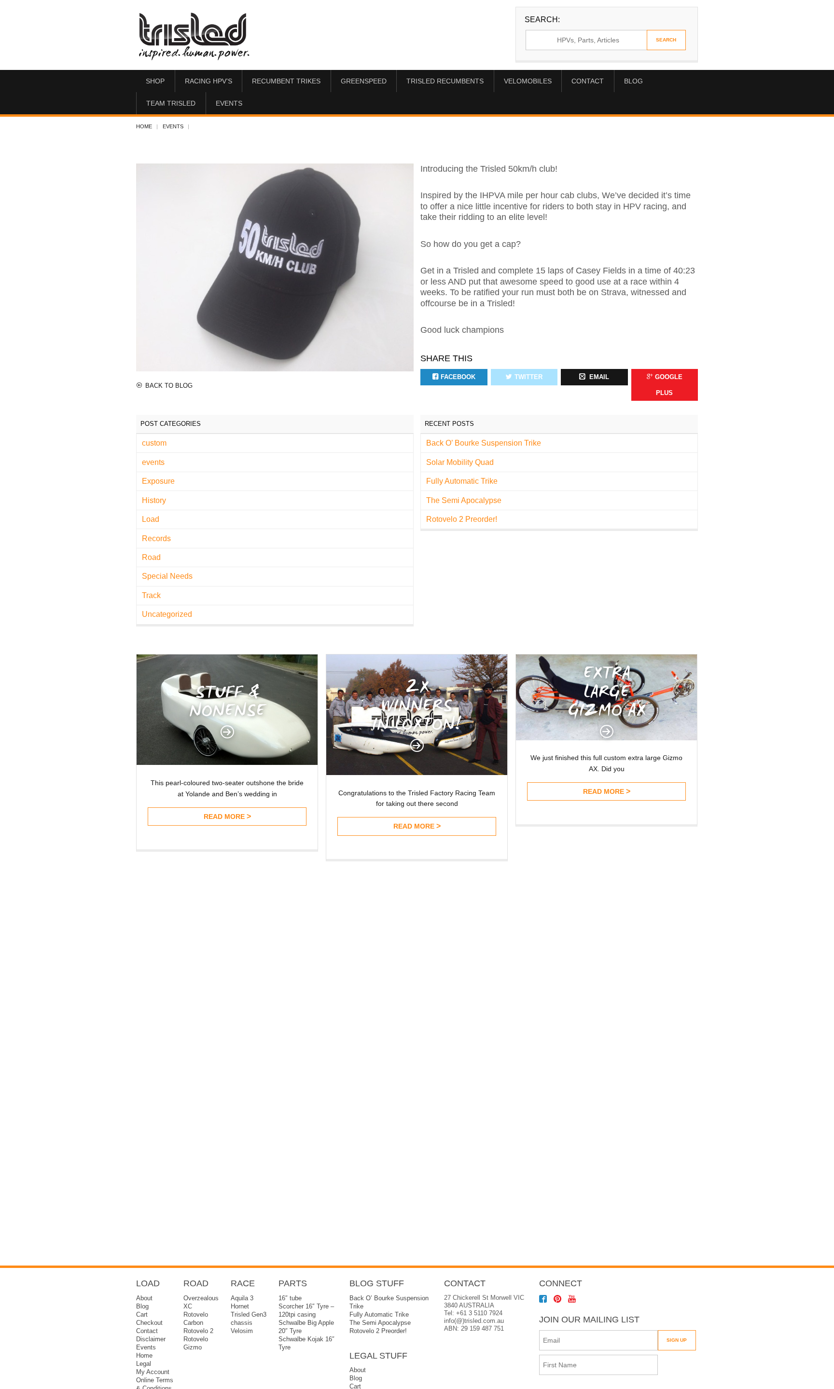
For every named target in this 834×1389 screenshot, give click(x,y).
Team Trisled (170, 103)
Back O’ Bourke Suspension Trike (483, 443)
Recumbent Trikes (286, 81)
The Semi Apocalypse (463, 500)
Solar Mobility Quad (460, 462)
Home (144, 126)
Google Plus (668, 385)
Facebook (458, 377)
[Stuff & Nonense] (227, 762)
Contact (587, 81)
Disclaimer (151, 1339)
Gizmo (192, 1347)
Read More (224, 816)
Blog (633, 81)
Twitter (528, 377)
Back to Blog (169, 385)
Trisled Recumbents (445, 81)
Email (598, 377)
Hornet (240, 1306)
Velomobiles (528, 81)
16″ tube (290, 1298)
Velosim (242, 1331)
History (154, 500)
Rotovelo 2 (198, 1331)
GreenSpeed (364, 81)
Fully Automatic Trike (462, 481)
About (144, 1298)
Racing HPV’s (208, 81)
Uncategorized (167, 614)
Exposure (158, 481)
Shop (155, 81)
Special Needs (167, 576)
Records (156, 538)
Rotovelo (195, 1339)
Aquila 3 (242, 1298)
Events (229, 103)
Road (151, 557)
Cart (142, 1314)
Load (150, 519)
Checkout (149, 1323)
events (173, 126)
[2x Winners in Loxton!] (416, 772)
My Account (152, 1372)
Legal (143, 1364)
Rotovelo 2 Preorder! (461, 519)
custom (154, 443)
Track (151, 595)
